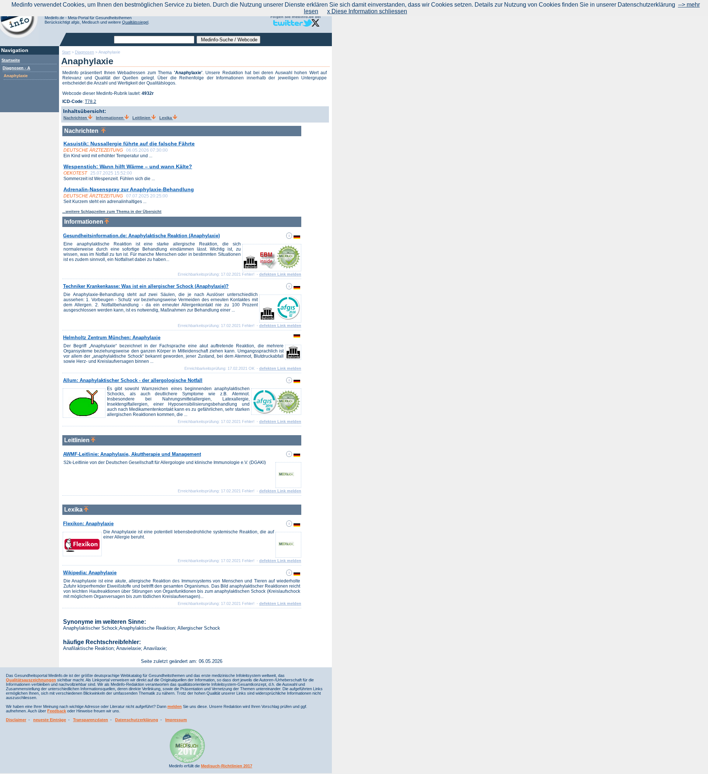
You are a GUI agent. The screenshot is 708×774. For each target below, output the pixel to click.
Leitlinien (142, 118)
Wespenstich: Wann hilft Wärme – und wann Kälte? (127, 166)
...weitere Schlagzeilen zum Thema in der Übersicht (112, 211)
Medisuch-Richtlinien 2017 (226, 766)
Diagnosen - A (16, 68)
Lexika (166, 118)
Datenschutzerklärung (136, 720)
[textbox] (154, 40)
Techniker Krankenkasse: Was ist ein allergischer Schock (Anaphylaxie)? (146, 286)
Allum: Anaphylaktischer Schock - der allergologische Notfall (132, 380)
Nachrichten (75, 118)
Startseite (10, 60)
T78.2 (90, 101)
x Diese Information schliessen (367, 11)
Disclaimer (16, 720)
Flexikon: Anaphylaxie (88, 523)
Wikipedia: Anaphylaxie (90, 572)
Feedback (56, 711)
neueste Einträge (49, 720)
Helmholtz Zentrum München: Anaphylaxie (111, 337)
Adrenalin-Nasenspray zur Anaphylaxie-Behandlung (128, 189)
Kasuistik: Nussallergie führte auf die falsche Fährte (129, 144)
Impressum (176, 720)
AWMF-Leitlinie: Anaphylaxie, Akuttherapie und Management (132, 454)
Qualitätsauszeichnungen (31, 680)
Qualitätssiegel (135, 22)
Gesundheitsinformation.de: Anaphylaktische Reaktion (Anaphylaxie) (141, 235)
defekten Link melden (280, 274)
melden (174, 706)
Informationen (110, 118)
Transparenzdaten (90, 720)
